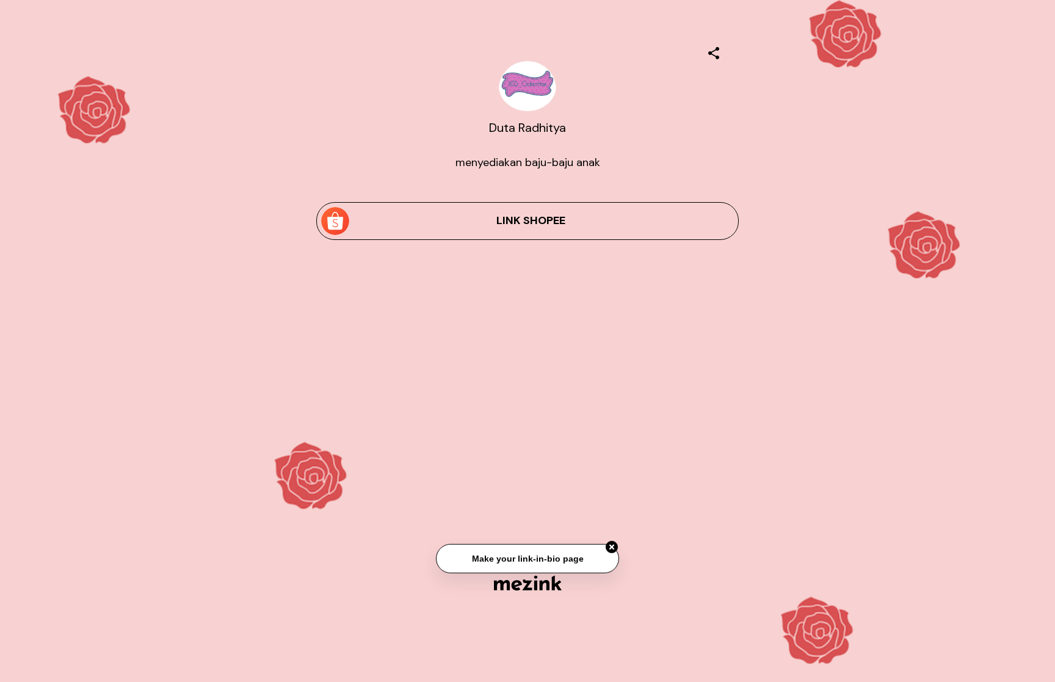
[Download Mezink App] (528, 583)
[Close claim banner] (612, 548)
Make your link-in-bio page (527, 559)
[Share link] (713, 51)
